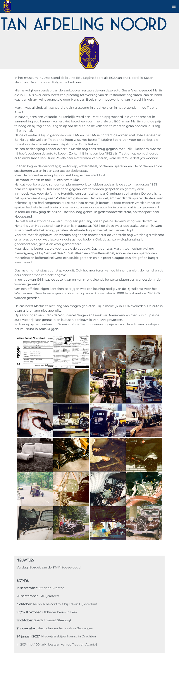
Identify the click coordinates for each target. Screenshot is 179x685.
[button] (174, 6)
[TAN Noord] (7, 6)
